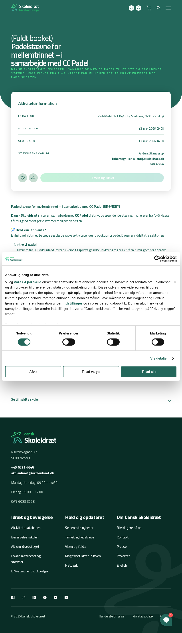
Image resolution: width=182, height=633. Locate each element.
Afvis (33, 372)
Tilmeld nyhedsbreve (79, 537)
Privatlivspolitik (143, 616)
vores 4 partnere (27, 282)
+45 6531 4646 (22, 467)
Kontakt (123, 537)
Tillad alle (149, 372)
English (122, 565)
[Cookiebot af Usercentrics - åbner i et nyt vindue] (157, 258)
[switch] (68, 342)
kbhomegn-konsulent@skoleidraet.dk (138, 158)
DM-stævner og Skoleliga (29, 571)
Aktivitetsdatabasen (26, 527)
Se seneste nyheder (79, 527)
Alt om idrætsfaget (25, 546)
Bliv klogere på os (129, 527)
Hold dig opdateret (84, 517)
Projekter (123, 555)
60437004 (157, 163)
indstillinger (73, 303)
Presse (122, 546)
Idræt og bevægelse (32, 517)
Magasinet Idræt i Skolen (83, 555)
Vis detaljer (159, 358)
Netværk (71, 565)
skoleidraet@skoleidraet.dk (32, 473)
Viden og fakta (75, 546)
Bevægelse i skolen (24, 537)
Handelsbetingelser (112, 616)
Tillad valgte (91, 372)
